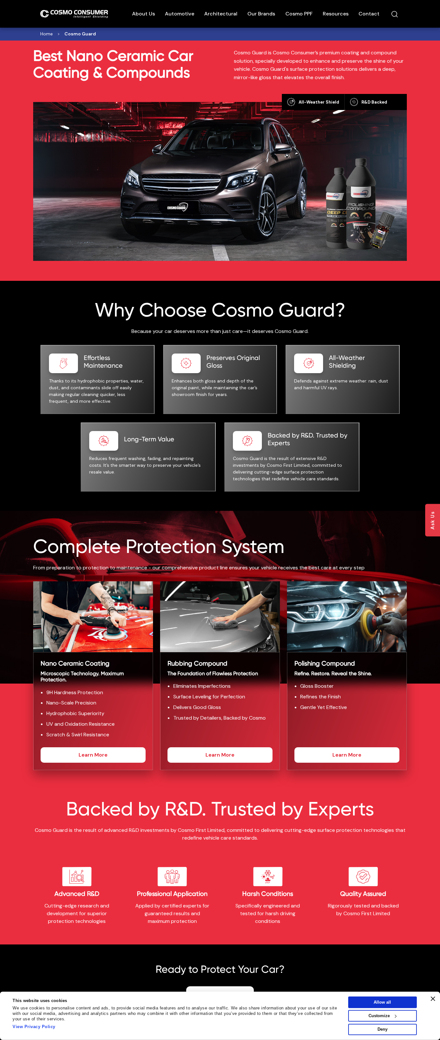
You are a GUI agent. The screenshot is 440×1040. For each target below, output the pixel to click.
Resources (336, 13)
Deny (382, 1029)
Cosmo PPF (299, 13)
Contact (369, 13)
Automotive (179, 13)
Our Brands (261, 13)
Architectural (220, 13)
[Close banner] (433, 999)
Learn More (93, 754)
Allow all (382, 1002)
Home (46, 34)
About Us (143, 13)
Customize (379, 1015)
